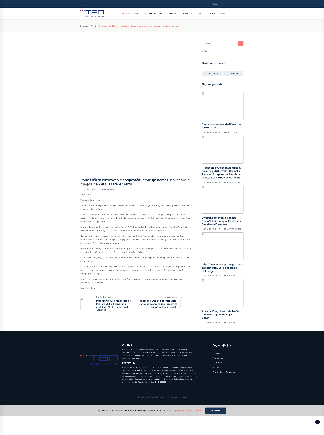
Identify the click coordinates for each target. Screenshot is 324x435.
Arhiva (222, 13)
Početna (126, 13)
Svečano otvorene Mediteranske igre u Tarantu (221, 125)
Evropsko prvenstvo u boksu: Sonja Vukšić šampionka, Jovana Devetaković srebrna (221, 221)
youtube (234, 73)
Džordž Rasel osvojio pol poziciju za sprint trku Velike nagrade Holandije (222, 268)
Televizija (187, 13)
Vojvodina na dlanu (153, 13)
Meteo (212, 13)
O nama (216, 353)
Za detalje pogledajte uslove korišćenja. (184, 410)
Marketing (217, 363)
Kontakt (216, 367)
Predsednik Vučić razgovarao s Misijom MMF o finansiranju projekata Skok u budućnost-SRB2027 (113, 305)
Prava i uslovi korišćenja (224, 372)
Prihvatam (215, 410)
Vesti (136, 13)
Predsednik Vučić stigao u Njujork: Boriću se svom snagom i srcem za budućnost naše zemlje (158, 304)
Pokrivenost (218, 358)
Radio (200, 13)
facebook (213, 73)
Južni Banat (171, 13)
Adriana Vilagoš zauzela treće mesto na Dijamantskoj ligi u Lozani (220, 314)
